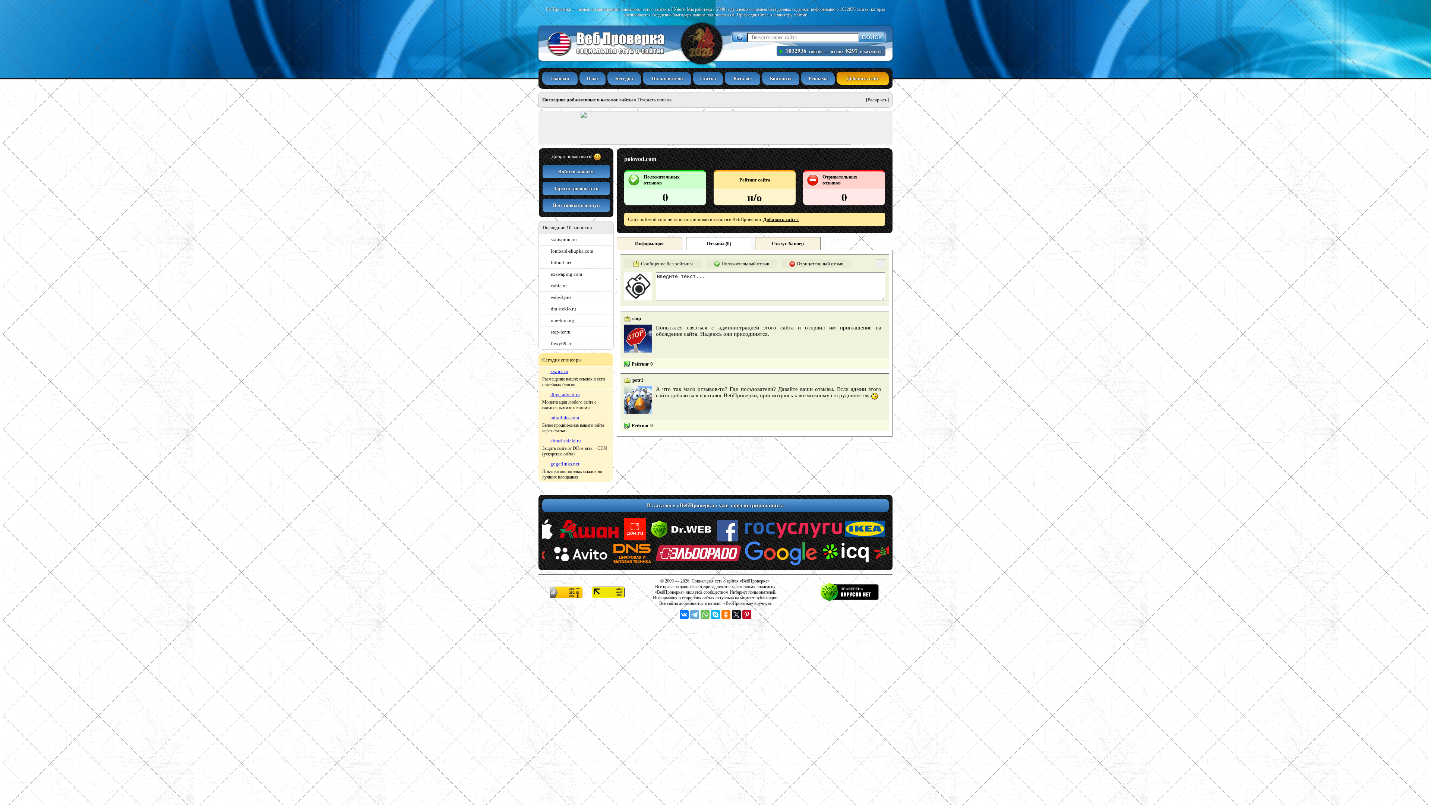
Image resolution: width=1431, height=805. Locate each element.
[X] (736, 614)
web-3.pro (561, 297)
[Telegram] (694, 614)
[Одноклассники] (725, 614)
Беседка (624, 78)
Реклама (818, 78)
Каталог (742, 78)
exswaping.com (566, 274)
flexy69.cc (561, 343)
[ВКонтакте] (684, 614)
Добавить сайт (863, 78)
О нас (593, 78)
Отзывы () (719, 243)
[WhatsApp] (705, 614)
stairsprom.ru (564, 239)
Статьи (708, 78)
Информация (649, 243)
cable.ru (559, 285)
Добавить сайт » (781, 219)
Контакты (781, 78)
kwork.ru (559, 371)
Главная (560, 78)
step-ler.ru (561, 332)
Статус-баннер (788, 243)
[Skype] (715, 614)
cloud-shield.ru (565, 440)
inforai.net (561, 262)
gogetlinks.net (564, 464)
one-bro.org (562, 320)
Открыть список (655, 99)
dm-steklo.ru (563, 309)
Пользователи (667, 78)
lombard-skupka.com (572, 251)
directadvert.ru (565, 394)
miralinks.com (564, 417)
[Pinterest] (746, 614)
